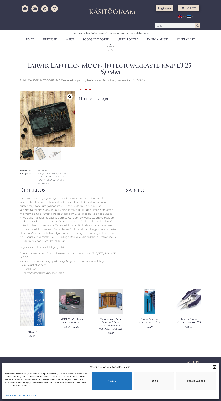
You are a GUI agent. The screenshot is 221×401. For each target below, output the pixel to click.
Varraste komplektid (73, 80)
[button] (214, 367)
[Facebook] (25, 8)
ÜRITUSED (50, 39)
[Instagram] (54, 8)
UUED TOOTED (128, 39)
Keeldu (154, 380)
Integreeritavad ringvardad (51, 173)
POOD (30, 39)
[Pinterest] (44, 8)
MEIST (70, 39)
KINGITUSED (44, 176)
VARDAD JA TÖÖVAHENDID (44, 80)
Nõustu (112, 380)
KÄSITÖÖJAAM (112, 12)
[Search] (197, 25)
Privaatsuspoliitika (27, 395)
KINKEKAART (186, 39)
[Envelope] (34, 8)
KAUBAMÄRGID (157, 39)
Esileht (23, 80)
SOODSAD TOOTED (96, 39)
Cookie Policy (11, 395)
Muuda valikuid (196, 380)
